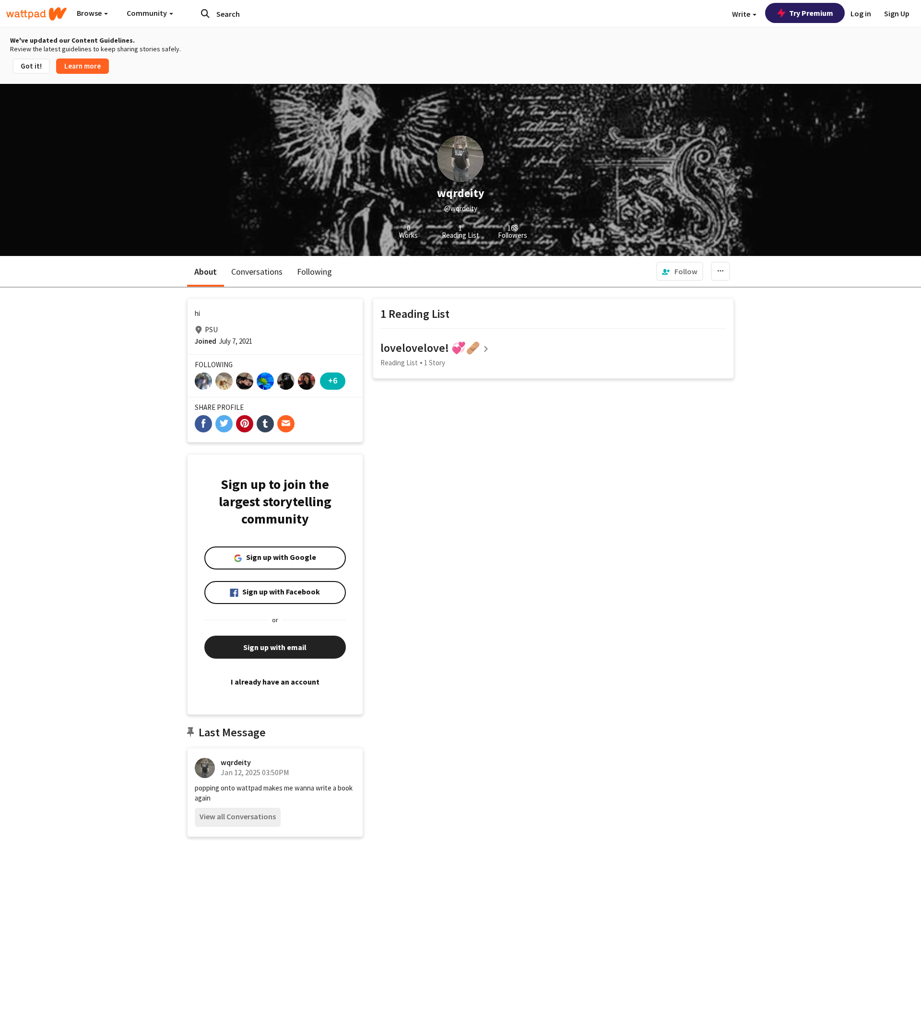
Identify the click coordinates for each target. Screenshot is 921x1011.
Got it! (31, 65)
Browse (90, 13)
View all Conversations (238, 816)
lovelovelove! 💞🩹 (430, 347)
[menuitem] (679, 271)
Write (742, 14)
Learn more (82, 65)
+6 (332, 380)
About (205, 271)
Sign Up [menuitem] (896, 13)
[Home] (36, 14)
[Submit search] (205, 13)
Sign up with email (275, 647)
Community (147, 13)
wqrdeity (236, 762)
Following (314, 271)
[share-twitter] (224, 423)
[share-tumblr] (265, 423)
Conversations (257, 271)
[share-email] (286, 423)
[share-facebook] (203, 423)
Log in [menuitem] (860, 13)
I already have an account (275, 681)
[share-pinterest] (244, 423)
